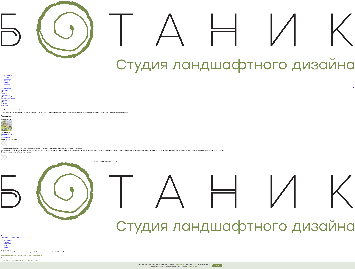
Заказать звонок (6, 88)
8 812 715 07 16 (5, 90)
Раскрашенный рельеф (8, 99)
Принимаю (217, 265)
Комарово (5, 94)
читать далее (180, 264)
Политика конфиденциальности (11, 258)
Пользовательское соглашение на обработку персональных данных (22, 255)
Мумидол (4, 104)
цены (6, 82)
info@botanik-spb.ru (17, 237)
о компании (8, 75)
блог (5, 245)
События (7, 80)
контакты (7, 84)
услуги (6, 77)
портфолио (7, 79)
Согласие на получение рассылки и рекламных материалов (19, 260)
